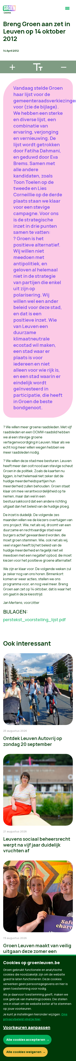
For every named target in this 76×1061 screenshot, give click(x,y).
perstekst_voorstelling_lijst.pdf (34, 619)
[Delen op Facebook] (6, 34)
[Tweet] (6, 46)
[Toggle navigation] (67, 10)
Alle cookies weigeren (23, 1052)
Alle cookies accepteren (25, 1039)
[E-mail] (6, 58)
